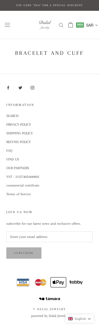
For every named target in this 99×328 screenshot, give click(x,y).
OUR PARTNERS (17, 168)
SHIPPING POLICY (19, 133)
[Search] (61, 25)
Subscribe (24, 253)
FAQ (9, 151)
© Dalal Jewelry (49, 309)
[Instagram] (32, 88)
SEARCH (12, 116)
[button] (79, 319)
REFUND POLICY (18, 142)
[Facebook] (8, 88)
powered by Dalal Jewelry (49, 316)
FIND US (12, 159)
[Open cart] (70, 24)
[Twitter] (20, 88)
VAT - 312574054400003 (22, 177)
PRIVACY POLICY (18, 124)
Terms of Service (18, 194)
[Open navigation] (7, 25)
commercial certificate (22, 185)
